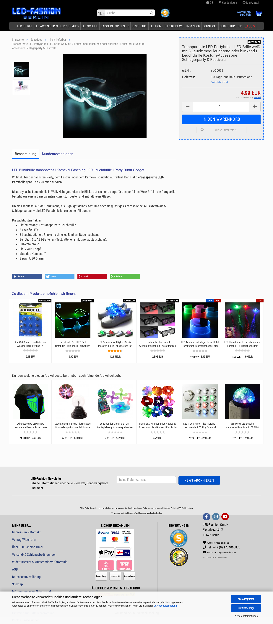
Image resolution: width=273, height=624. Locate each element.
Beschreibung (25, 154)
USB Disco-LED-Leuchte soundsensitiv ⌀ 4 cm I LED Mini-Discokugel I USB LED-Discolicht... (242, 425)
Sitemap (17, 584)
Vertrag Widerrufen (24, 540)
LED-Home (156, 26)
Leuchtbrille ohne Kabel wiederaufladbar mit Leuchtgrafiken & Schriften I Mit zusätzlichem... (157, 344)
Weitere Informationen (246, 616)
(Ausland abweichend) (219, 82)
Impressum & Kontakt (26, 532)
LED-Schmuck (69, 26)
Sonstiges (210, 26)
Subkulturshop (231, 26)
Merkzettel (252, 2)
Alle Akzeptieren (246, 598)
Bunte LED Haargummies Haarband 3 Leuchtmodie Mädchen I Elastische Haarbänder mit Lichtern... (158, 425)
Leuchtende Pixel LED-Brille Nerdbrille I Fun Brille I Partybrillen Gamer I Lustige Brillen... (72, 344)
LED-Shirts (24, 26)
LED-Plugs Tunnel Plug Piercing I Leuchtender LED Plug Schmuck (200, 425)
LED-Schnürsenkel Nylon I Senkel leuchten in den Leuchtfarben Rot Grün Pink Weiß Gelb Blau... (115, 344)
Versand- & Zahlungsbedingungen (34, 554)
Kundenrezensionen (57, 154)
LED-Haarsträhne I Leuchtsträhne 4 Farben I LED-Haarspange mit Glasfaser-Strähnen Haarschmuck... (242, 344)
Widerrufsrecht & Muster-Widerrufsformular (40, 562)
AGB (15, 569)
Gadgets (107, 26)
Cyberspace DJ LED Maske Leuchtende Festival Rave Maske (30, 425)
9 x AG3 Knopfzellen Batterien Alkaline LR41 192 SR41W (30, 344)
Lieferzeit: (188, 77)
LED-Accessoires (46, 26)
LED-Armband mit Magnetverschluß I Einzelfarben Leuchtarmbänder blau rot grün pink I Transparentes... (200, 344)
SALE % (250, 26)
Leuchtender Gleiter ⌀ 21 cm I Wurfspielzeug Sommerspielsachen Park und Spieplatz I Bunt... (115, 425)
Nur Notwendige (246, 608)
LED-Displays (174, 26)
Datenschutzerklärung (165, 605)
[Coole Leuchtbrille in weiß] (105, 95)
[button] (27, 276)
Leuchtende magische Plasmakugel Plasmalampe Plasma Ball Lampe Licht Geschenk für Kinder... (72, 425)
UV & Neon (193, 26)
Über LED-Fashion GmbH (28, 547)
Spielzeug (122, 26)
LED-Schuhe (90, 26)
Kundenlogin (229, 2)
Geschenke (139, 26)
